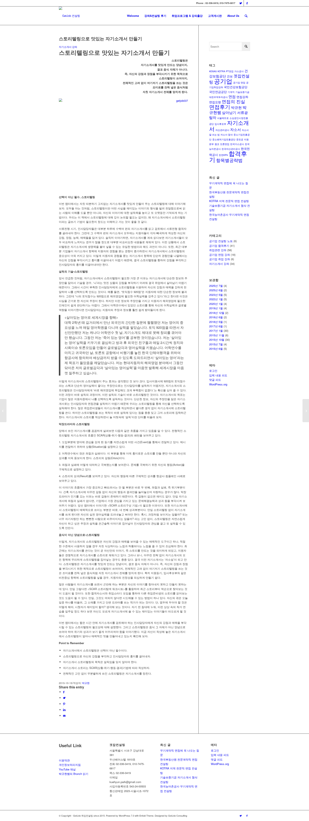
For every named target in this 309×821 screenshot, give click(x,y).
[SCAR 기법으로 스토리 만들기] (3, 410)
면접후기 (219, 106)
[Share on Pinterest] (64, 704)
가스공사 (239, 71)
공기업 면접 (239, 82)
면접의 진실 (233, 101)
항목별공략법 (229, 160)
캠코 (217, 144)
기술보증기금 (242, 92)
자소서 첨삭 (227, 134)
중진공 (239, 139)
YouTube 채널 (67, 769)
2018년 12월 (216, 313)
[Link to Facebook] (247, 3)
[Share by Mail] (64, 716)
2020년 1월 (216, 304)
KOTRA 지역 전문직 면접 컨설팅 (229, 201)
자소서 (235, 129)
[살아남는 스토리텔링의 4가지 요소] (305, 410)
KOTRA (221, 71)
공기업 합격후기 (219, 246)
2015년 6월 (216, 349)
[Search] (246, 16)
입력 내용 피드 (218, 375)
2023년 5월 (216, 295)
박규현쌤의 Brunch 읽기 (73, 774)
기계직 (231, 92)
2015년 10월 (216, 340)
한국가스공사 (237, 144)
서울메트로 (223, 118)
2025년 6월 (216, 290)
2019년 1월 (216, 308)
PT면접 (230, 71)
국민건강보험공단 (235, 87)
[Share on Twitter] (64, 698)
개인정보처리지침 (70, 765)
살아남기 (229, 112)
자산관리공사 (222, 130)
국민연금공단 (218, 92)
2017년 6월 (216, 326)
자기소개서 (229, 125)
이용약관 (64, 760)
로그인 (213, 371)
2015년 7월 (216, 344)
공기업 (223, 80)
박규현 (86, 683)
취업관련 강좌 (217, 250)
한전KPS (223, 155)
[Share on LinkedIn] (64, 710)
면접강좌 (242, 97)
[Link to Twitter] (241, 3)
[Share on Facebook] (64, 692)
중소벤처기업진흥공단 (223, 139)
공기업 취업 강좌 (219, 259)
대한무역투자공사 (218, 97)
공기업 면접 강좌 (219, 255)
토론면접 (224, 144)
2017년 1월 (216, 331)
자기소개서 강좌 (68, 46)
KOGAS (213, 71)
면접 (232, 96)
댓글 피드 (215, 380)
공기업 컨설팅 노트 (221, 241)
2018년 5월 (216, 322)
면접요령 (215, 102)
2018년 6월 (216, 317)
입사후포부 (220, 123)
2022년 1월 (216, 299)
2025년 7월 (216, 286)
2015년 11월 (216, 335)
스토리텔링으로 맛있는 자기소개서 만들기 (100, 38)
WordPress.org (218, 384)
